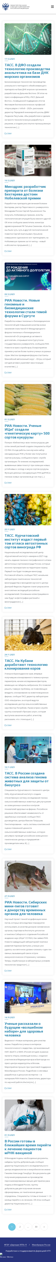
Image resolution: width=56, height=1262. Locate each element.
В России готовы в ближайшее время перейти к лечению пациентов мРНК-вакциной (28, 1147)
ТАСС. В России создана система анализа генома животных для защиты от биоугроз (27, 779)
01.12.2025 (10, 419)
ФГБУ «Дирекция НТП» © (15, 1244)
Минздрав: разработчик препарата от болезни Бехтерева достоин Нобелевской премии (25, 192)
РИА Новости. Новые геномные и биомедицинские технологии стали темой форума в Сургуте (26, 308)
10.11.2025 (10, 767)
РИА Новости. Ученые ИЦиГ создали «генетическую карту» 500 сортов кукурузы (27, 431)
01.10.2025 (10, 1135)
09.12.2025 (10, 294)
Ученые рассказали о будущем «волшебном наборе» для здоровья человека (24, 1029)
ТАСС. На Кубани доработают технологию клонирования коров (26, 664)
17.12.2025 (10, 59)
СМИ (9, 133)
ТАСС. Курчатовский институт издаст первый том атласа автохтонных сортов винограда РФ (26, 541)
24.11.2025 (10, 654)
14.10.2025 (10, 1017)
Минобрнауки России (41, 1244)
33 (36, 1226)
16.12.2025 (10, 180)
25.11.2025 (10, 529)
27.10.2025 (10, 896)
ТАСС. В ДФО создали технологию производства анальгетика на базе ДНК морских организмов (27, 71)
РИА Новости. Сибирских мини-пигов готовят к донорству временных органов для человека (26, 908)
